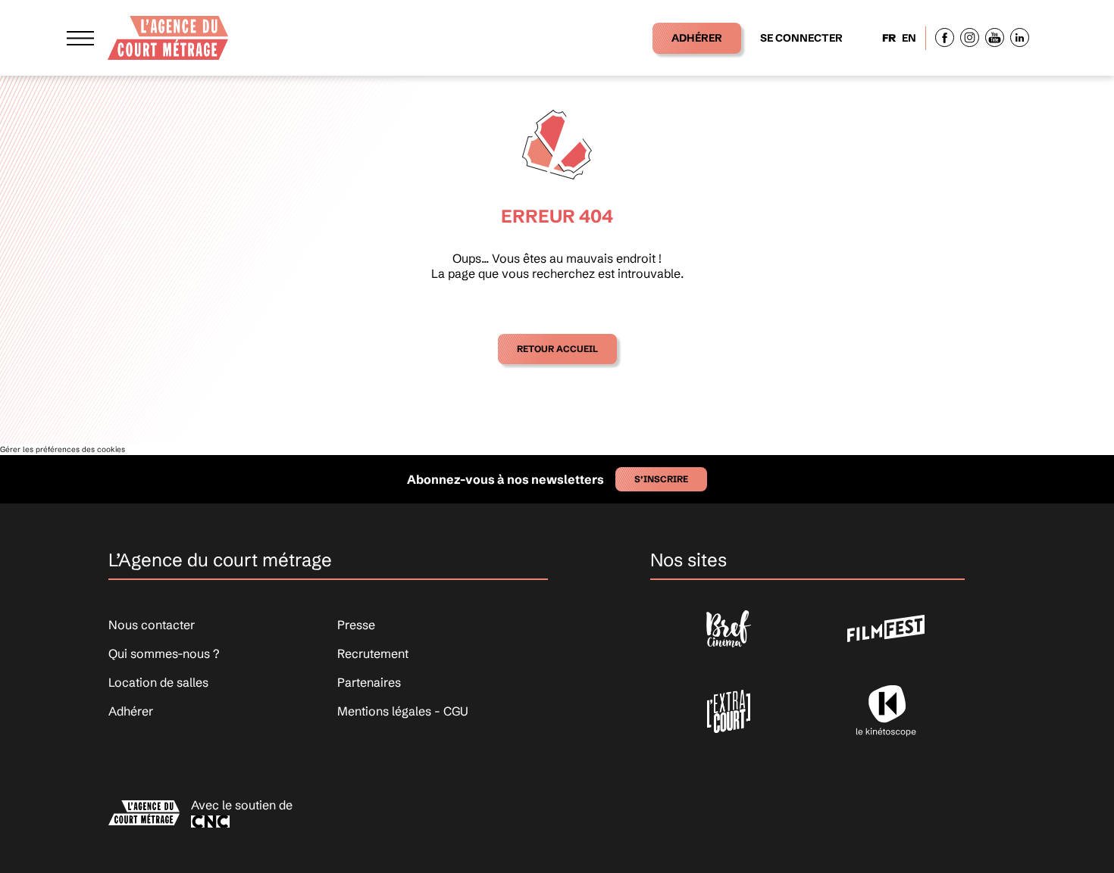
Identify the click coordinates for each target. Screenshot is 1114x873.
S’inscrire (661, 479)
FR (889, 38)
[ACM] (168, 37)
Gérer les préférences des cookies (62, 449)
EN (909, 38)
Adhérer (696, 38)
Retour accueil (557, 348)
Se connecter (801, 38)
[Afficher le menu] (80, 37)
